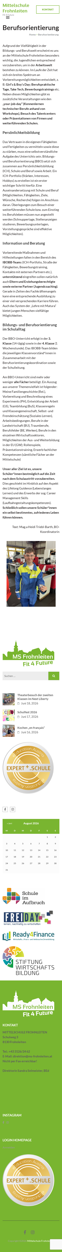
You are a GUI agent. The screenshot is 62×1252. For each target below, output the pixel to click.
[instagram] (12, 809)
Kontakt (48, 9)
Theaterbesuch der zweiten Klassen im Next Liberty (35, 697)
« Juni (9, 823)
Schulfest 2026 (27, 712)
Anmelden (9, 1147)
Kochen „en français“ (31, 728)
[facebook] (5, 809)
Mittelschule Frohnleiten (16, 7)
